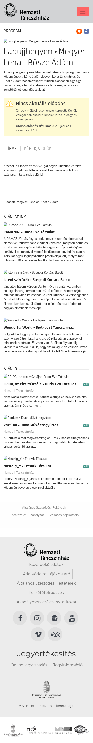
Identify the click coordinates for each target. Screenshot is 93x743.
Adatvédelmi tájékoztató (46, 574)
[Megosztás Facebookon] (86, 31)
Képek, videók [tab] (38, 148)
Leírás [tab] (10, 148)
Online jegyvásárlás (29, 665)
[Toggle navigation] (83, 11)
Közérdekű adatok (46, 564)
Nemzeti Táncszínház (19, 390)
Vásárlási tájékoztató (64, 515)
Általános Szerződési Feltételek (44, 507)
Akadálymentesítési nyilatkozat (47, 602)
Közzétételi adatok (46, 592)
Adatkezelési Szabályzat (27, 515)
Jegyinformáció (68, 665)
